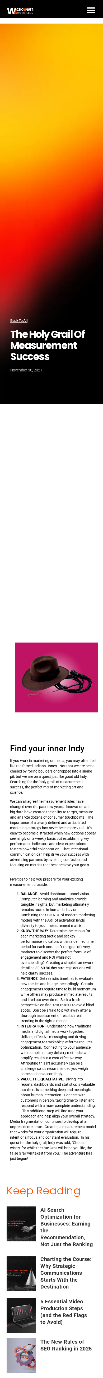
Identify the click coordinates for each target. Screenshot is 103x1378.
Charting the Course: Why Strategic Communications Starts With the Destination (66, 1273)
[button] (91, 10)
